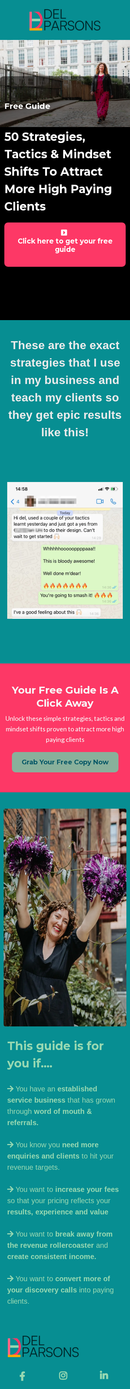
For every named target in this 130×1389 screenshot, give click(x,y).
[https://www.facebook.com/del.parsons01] (24, 1376)
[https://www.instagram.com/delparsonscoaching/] (65, 1375)
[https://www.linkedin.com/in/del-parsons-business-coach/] (106, 1375)
